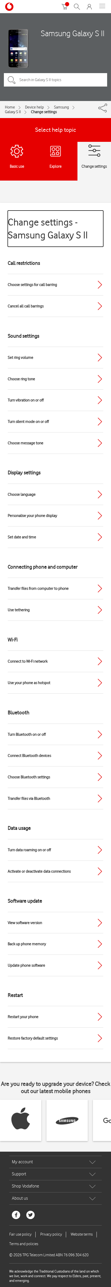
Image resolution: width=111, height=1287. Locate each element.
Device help (34, 107)
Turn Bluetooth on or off (27, 734)
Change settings (44, 112)
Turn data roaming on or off (29, 850)
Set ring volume (20, 357)
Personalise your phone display (32, 515)
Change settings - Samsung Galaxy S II (48, 228)
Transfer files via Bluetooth (29, 798)
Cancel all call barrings (26, 306)
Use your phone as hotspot (29, 682)
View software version (25, 922)
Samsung (61, 107)
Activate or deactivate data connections (39, 871)
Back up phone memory (27, 944)
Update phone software (26, 965)
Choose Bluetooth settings (29, 777)
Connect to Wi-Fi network (27, 661)
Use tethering (19, 610)
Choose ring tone (21, 379)
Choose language (22, 494)
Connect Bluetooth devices (29, 755)
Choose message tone (25, 443)
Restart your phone (23, 1016)
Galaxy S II (13, 112)
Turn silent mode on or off (28, 421)
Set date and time (22, 537)
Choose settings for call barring (32, 284)
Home (10, 107)
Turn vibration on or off (26, 400)
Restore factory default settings (33, 1038)
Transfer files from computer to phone (38, 588)
